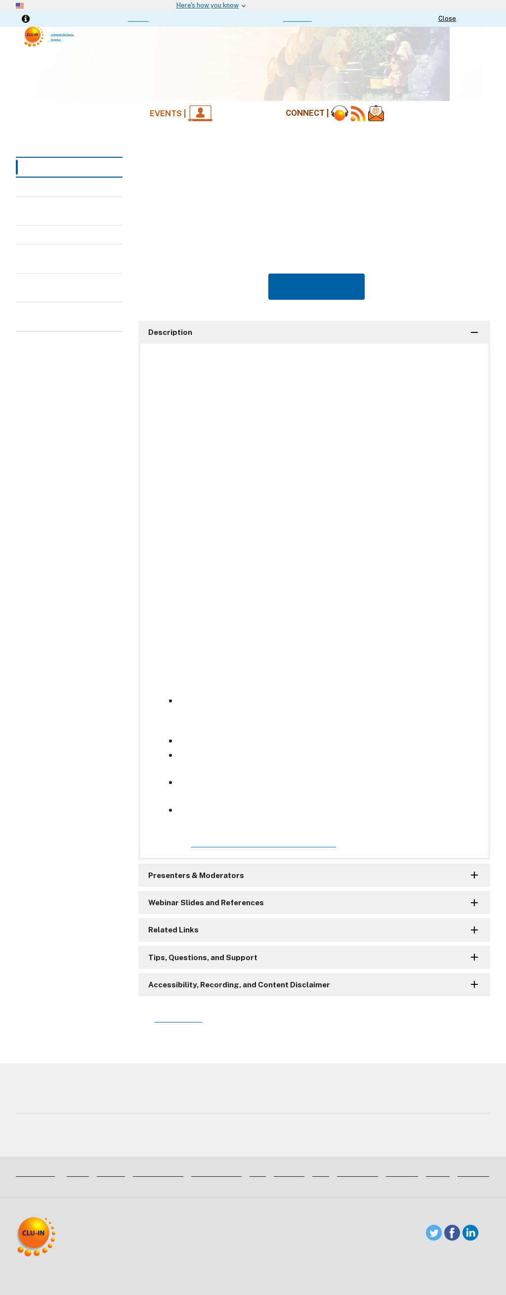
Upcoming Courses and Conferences (73, 316)
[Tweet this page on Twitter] (434, 1232)
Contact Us (201, 1142)
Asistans (289, 1172)
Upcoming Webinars (67, 186)
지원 (320, 1172)
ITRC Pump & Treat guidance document (263, 843)
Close (447, 18)
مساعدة (111, 1172)
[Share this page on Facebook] (452, 1232)
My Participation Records (60, 258)
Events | (169, 113)
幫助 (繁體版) (216, 1172)
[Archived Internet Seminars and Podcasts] (339, 113)
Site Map (114, 1142)
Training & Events (58, 167)
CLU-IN (138, 18)
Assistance (35, 1172)
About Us (279, 1142)
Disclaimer (37, 1142)
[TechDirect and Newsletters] (376, 113)
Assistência (357, 1172)
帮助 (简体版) (158, 1172)
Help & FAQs (55, 234)
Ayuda (78, 1172)
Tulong (438, 1172)
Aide (258, 1172)
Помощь (402, 1172)
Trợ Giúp (473, 1172)
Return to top (178, 1018)
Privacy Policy (370, 1142)
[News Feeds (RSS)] (358, 113)
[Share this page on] (470, 1232)
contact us (297, 18)
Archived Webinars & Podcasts (69, 211)
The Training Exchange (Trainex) (73, 287)
